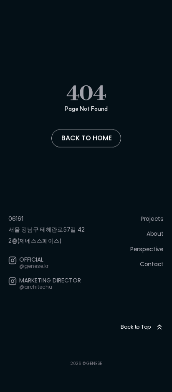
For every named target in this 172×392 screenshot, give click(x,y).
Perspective (147, 249)
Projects (152, 219)
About (155, 234)
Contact (152, 264)
